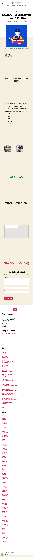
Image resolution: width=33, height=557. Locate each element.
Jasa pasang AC (5, 366)
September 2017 (5, 540)
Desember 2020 (5, 490)
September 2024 (5, 436)
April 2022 (4, 473)
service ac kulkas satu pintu (7, 397)
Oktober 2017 (4, 538)
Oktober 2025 (4, 422)
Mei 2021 (3, 485)
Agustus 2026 (4, 415)
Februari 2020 (4, 503)
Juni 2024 (3, 440)
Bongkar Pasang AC (5, 353)
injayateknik (11, 21)
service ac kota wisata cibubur (7, 394)
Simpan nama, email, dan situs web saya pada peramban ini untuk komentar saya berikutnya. (16, 295)
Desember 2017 (5, 536)
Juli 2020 (3, 496)
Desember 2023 (5, 447)
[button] (5, 148)
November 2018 (5, 523)
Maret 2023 (4, 458)
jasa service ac (4, 370)
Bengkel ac (4, 352)
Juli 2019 (3, 512)
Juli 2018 (3, 528)
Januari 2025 (4, 431)
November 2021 (5, 479)
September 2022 (5, 466)
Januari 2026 (4, 420)
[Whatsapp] (10, 56)
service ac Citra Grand (6, 389)
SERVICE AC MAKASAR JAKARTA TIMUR (9, 399)
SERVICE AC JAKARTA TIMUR (7, 393)
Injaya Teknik (4, 356)
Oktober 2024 (4, 435)
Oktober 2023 (4, 449)
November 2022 (5, 464)
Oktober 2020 (4, 492)
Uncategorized (16, 11)
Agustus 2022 (4, 468)
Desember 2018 (5, 521)
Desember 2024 (5, 432)
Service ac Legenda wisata (7, 398)
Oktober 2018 (4, 524)
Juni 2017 (3, 542)
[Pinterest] (8, 56)
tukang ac (3, 407)
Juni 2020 (4, 498)
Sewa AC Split (4, 406)
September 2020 (5, 494)
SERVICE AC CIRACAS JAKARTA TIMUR (9, 388)
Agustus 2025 (4, 423)
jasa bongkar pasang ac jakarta (7, 358)
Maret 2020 (4, 502)
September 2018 (5, 525)
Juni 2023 (3, 454)
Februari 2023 (4, 460)
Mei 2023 (3, 456)
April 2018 (4, 532)
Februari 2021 (4, 487)
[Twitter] (6, 56)
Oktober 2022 (4, 465)
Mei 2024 (3, 441)
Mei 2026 (3, 418)
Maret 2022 (4, 474)
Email (18, 286)
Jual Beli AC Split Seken (6, 338)
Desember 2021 (5, 478)
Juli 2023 (3, 453)
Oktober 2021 (4, 481)
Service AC (4, 376)
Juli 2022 (3, 469)
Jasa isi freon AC (5, 365)
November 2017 (5, 537)
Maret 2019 (4, 517)
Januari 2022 (4, 477)
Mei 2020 (3, 499)
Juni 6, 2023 (17, 21)
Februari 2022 (4, 475)
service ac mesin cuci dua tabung (8, 401)
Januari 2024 (4, 445)
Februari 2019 (4, 519)
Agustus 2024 (4, 437)
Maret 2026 (4, 419)
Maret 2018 (4, 533)
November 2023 (5, 448)
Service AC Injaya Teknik (9, 552)
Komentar (6, 277)
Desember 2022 (5, 462)
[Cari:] (7, 309)
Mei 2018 (3, 530)
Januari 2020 (4, 504)
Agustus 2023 (4, 452)
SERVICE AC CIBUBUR (6, 379)
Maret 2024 (4, 444)
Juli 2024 (3, 439)
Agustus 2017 (4, 541)
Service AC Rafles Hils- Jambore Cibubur (9, 404)
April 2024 (4, 443)
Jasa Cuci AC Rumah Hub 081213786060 (9, 336)
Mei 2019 (3, 515)
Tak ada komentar (24, 21)
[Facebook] (5, 56)
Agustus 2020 (4, 495)
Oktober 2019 (4, 508)
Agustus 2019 (4, 511)
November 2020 (5, 491)
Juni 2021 (3, 483)
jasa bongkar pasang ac (6, 357)
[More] (11, 56)
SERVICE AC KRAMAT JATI (6, 395)
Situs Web (5, 290)
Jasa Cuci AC (4, 360)
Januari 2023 (4, 461)
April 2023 (4, 457)
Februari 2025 (4, 430)
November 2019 (5, 507)
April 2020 (4, 500)
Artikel (3, 351)
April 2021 (4, 486)
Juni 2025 (3, 424)
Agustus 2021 (4, 482)
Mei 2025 (3, 426)
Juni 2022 (3, 470)
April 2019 (4, 516)
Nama (5, 286)
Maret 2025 (4, 428)
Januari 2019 (4, 520)
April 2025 (4, 427)
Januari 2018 (4, 534)
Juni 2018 (3, 529)
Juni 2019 (3, 513)
